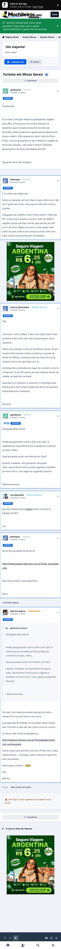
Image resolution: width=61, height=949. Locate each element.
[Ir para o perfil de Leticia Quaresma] (5, 308)
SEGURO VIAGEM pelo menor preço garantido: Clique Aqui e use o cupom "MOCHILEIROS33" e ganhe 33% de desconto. (25, 26)
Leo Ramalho (17, 495)
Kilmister (15, 179)
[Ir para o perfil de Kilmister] (5, 181)
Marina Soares (17, 611)
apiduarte (15, 89)
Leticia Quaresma (19, 307)
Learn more (5, 5)
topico (29, 509)
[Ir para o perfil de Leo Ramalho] (5, 496)
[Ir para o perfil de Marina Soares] (5, 612)
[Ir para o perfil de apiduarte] (5, 91)
